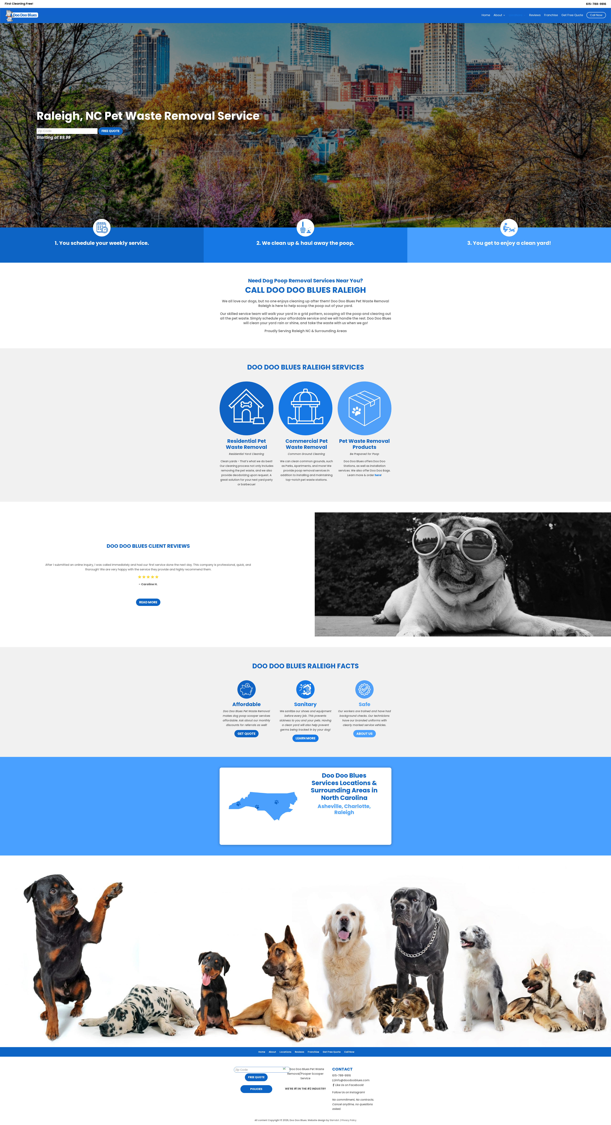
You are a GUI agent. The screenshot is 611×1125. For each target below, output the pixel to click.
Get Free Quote (572, 15)
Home (486, 15)
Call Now (596, 15)
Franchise (551, 15)
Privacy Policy (348, 1120)
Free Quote (110, 131)
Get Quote (246, 733)
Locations (516, 15)
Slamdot (334, 1120)
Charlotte (356, 806)
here (378, 475)
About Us (364, 733)
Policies (256, 1089)
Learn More (305, 738)
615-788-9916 (596, 4)
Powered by (27, 1117)
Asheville (330, 806)
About (498, 15)
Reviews (535, 15)
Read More (148, 602)
